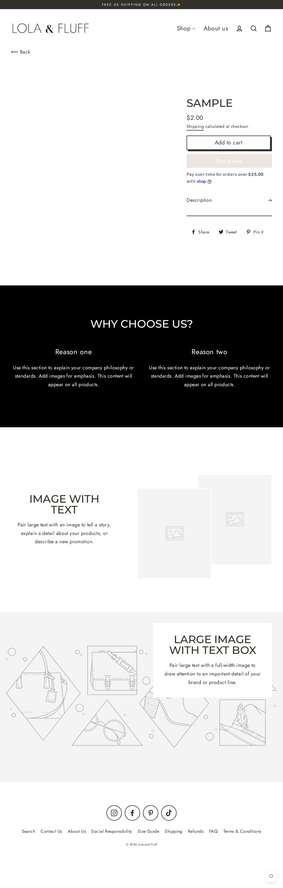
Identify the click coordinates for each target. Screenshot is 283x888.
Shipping (195, 126)
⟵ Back (20, 51)
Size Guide (148, 831)
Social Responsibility (111, 831)
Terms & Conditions (242, 831)
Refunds (195, 831)
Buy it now (229, 161)
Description (199, 200)
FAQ (213, 831)
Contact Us (51, 831)
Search (28, 831)
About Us (77, 831)
